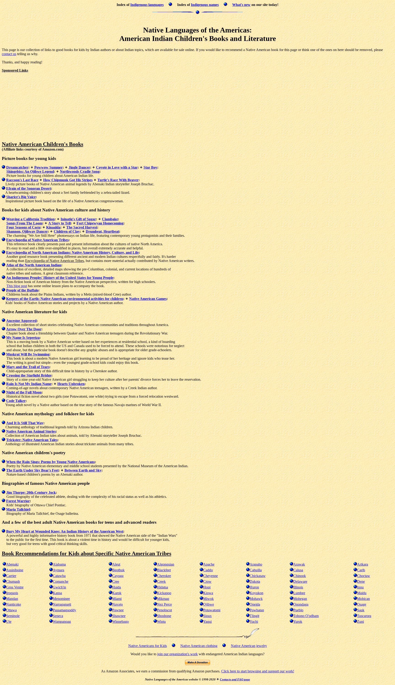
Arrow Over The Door (23, 329)
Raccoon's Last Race (22, 180)
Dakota (255, 581)
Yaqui (207, 621)
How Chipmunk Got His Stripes (68, 180)
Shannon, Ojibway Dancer (27, 231)
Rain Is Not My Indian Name (28, 384)
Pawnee (118, 610)
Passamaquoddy (64, 610)
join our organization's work (177, 654)
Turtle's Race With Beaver (118, 180)
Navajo (117, 604)
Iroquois (12, 593)
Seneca (58, 616)
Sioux (207, 616)
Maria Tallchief (18, 509)
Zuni (360, 621)
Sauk (360, 610)
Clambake (110, 219)
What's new (241, 5)
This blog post (16, 286)
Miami (117, 599)
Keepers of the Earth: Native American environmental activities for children (64, 299)
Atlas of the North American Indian (33, 265)
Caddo (208, 570)
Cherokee (164, 576)
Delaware (300, 581)
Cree (115, 581)
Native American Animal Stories (31, 431)
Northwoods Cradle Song (79, 171)
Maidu (361, 593)
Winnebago (120, 621)
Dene (361, 581)
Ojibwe (208, 604)
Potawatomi (211, 610)
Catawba (59, 576)
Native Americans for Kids (147, 646)
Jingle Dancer (79, 167)
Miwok (208, 599)
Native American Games (148, 299)
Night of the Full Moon (24, 392)
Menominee (61, 599)
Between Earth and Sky (82, 470)
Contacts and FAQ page (235, 679)
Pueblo (298, 610)
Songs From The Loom (24, 223)
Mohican (363, 599)
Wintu (161, 621)
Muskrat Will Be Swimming (27, 354)
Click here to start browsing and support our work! (257, 671)
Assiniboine (14, 570)
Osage (361, 604)
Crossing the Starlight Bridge (28, 375)
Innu (360, 587)
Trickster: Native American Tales (31, 440)
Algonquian (165, 564)
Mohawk (256, 599)
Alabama (59, 564)
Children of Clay (67, 231)
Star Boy (150, 167)
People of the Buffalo (22, 290)
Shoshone (164, 616)
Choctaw (363, 576)
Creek (161, 581)
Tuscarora (364, 616)
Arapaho (256, 564)
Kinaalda (53, 227)
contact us (9, 54)
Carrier (11, 576)
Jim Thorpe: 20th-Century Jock (31, 492)
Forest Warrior (18, 501)
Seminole (13, 616)
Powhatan (257, 610)
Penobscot (164, 610)
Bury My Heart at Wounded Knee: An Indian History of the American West (64, 531)
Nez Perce (164, 604)
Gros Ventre (15, 587)
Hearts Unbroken (71, 384)
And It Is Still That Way (24, 423)
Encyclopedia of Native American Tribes (37, 240)
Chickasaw (258, 576)
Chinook (299, 576)
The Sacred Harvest (81, 227)
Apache (208, 564)
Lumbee (299, 593)
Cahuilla (256, 570)
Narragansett (62, 604)
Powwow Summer (48, 167)
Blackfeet (164, 570)
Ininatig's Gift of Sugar (78, 219)
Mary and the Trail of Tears (27, 367)
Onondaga (300, 604)
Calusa (298, 570)
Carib (361, 570)
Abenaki (12, 564)
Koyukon (256, 593)
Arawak (299, 564)
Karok (116, 593)
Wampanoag (62, 621)
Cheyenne (210, 576)
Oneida (255, 604)
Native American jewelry (249, 646)
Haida (116, 587)
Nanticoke (13, 604)
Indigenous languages (147, 5)
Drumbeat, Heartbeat (102, 231)
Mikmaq (163, 599)
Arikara (362, 564)
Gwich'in (59, 587)
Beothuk (118, 570)
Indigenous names (205, 5)
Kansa (57, 593)
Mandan (12, 599)
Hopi (207, 587)
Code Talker (16, 401)
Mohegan (300, 599)
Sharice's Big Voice (21, 197)
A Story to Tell (59, 223)
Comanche (60, 581)
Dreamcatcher (17, 167)
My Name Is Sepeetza (23, 338)
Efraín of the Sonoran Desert (28, 188)
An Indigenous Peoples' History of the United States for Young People (59, 278)
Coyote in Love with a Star (117, 167)
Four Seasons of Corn (23, 227)
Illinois (298, 587)
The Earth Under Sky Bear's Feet (32, 470)
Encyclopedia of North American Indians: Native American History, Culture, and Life (72, 252)
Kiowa (208, 593)
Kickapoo (164, 593)
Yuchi (254, 621)
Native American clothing (198, 646)
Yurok (297, 621)
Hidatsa (162, 587)
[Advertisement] (197, 19)
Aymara (58, 570)
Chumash (13, 581)
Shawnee (118, 616)
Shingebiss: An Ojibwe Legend (30, 171)
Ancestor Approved (21, 321)
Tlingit (254, 616)
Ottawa (11, 610)
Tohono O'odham (306, 616)
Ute (8, 621)
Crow (207, 581)
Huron (254, 587)
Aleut (116, 564)
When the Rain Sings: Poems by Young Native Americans (50, 462)
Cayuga (117, 576)
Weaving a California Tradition (30, 219)
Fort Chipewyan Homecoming (100, 223)
